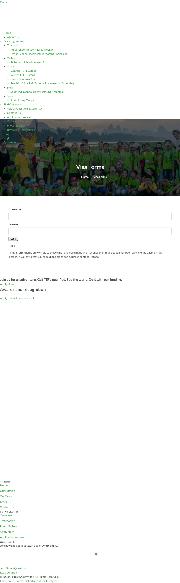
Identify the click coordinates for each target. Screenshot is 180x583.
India (10, 87)
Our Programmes (14, 41)
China (10, 66)
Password (14, 224)
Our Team (6, 496)
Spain (10, 96)
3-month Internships (23, 79)
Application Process (12, 537)
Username (14, 209)
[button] (92, 33)
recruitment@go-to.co (13, 568)
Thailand (12, 45)
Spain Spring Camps (22, 100)
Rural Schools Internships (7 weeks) (32, 49)
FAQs (3, 501)
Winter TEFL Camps (23, 74)
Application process (19, 117)
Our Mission (7, 490)
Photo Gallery (8, 526)
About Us (13, 36)
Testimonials (7, 520)
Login (7, 138)
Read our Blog (8, 572)
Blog (6, 133)
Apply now (10, 142)
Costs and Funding (18, 121)
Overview (6, 515)
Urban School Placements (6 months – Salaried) (39, 53)
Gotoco (4, 2)
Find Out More (12, 104)
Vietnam (12, 58)
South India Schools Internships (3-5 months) (37, 91)
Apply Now (7, 531)
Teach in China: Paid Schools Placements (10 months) (42, 83)
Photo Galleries (16, 125)
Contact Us (14, 112)
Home (4, 485)
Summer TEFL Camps (23, 70)
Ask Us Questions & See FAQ (24, 108)
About (7, 32)
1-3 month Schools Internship (28, 62)
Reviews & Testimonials (21, 129)
